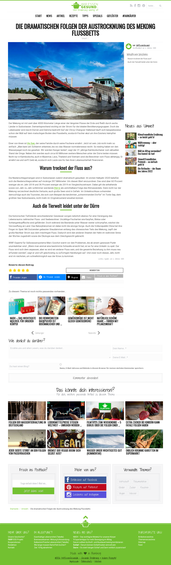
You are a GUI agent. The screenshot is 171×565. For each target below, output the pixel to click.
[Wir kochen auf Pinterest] (144, 5)
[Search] (160, 5)
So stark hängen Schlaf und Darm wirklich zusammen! (103, 548)
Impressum (74, 561)
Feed (140, 545)
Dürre (57, 188)
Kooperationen (14, 542)
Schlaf (76, 545)
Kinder (122, 487)
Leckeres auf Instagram (86, 495)
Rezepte (73, 16)
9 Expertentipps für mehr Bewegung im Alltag (92, 539)
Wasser (133, 493)
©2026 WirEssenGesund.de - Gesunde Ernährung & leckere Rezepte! (85, 558)
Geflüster (112, 16)
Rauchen (144, 487)
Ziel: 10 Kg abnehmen (43, 548)
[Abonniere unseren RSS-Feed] (132, 5)
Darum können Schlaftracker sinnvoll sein (98, 545)
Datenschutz (86, 561)
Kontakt (11, 548)
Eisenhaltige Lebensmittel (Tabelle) (49, 537)
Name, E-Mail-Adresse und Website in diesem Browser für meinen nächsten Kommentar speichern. (102, 368)
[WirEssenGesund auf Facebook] (135, 5)
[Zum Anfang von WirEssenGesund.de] (85, 518)
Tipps (85, 16)
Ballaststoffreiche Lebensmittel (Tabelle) (51, 542)
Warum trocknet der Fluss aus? (139, 59)
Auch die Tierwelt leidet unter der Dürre (142, 62)
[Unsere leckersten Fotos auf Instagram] (140, 5)
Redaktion (12, 545)
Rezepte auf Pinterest (85, 487)
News (49, 16)
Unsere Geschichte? (16, 537)
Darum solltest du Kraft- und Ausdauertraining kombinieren (98, 542)
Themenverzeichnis (146, 539)
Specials (97, 16)
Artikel (61, 16)
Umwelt (84, 38)
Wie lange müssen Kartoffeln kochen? (50, 545)
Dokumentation (140, 481)
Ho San (31, 143)
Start (38, 16)
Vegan (122, 493)
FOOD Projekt (15, 539)
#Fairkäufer (129, 16)
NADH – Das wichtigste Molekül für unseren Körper (94, 537)
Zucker (132, 487)
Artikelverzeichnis (145, 537)
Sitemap (141, 542)
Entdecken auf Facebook (84, 480)
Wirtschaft (124, 481)
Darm (75, 548)
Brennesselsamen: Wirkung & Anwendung (51, 539)
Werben (97, 561)
